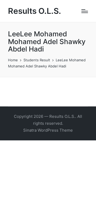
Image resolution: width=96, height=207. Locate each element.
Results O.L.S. (34, 11)
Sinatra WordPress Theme (48, 130)
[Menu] (84, 11)
